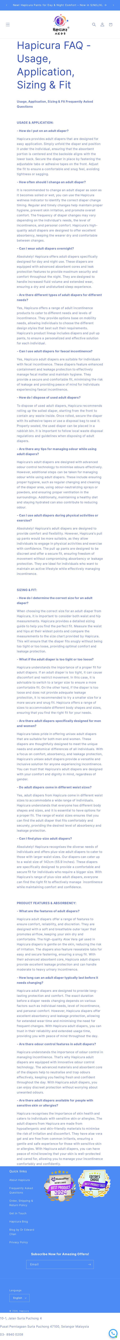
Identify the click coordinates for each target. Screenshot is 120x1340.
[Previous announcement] (6, 5)
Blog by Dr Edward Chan (21, 1232)
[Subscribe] (89, 1264)
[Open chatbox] (113, 1333)
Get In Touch (18, 1213)
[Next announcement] (113, 5)
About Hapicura (19, 1180)
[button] (8, 24)
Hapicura (24, 1311)
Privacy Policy (18, 1242)
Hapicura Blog (18, 1221)
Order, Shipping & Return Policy (21, 1203)
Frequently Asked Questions (21, 1190)
